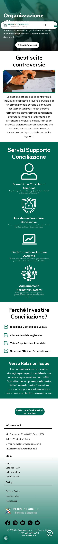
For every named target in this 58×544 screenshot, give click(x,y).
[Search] (45, 25)
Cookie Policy (13, 495)
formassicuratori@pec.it (24, 448)
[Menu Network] (6, 538)
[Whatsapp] (30, 522)
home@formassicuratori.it (27, 443)
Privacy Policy (13, 491)
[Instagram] (15, 522)
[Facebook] (7, 522)
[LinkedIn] (22, 522)
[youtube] (37, 522)
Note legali (11, 500)
